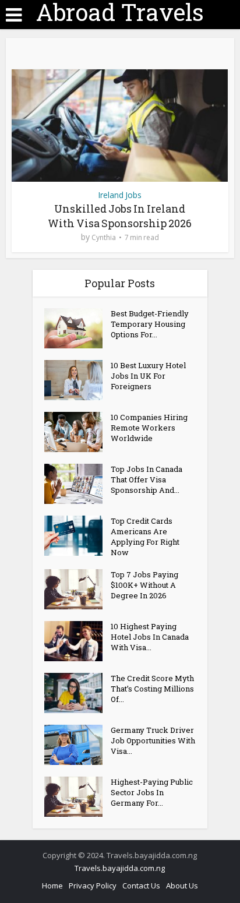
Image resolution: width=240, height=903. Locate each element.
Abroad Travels (120, 12)
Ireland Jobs (120, 194)
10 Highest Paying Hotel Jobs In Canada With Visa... (150, 636)
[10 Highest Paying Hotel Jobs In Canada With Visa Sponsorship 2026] (77, 641)
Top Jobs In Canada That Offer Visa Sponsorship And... (146, 479)
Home (52, 885)
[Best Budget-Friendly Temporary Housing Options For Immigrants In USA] (77, 328)
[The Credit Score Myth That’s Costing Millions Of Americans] (77, 693)
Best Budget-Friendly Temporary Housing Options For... (150, 324)
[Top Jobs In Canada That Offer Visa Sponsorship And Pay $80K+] (77, 484)
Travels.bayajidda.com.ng (120, 868)
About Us (182, 885)
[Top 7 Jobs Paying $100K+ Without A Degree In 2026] (77, 589)
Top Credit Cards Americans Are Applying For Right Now (145, 537)
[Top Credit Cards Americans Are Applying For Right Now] (77, 536)
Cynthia (103, 237)
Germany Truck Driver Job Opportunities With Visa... (153, 740)
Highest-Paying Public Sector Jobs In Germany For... (152, 792)
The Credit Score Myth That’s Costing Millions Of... (152, 688)
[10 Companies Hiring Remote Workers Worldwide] (77, 432)
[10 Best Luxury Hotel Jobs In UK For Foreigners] (77, 380)
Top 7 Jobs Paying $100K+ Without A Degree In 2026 (144, 585)
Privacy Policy (93, 885)
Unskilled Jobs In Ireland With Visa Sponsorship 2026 (120, 216)
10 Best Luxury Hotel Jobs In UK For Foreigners (148, 375)
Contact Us (141, 885)
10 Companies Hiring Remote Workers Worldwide (149, 427)
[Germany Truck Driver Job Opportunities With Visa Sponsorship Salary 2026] (77, 745)
